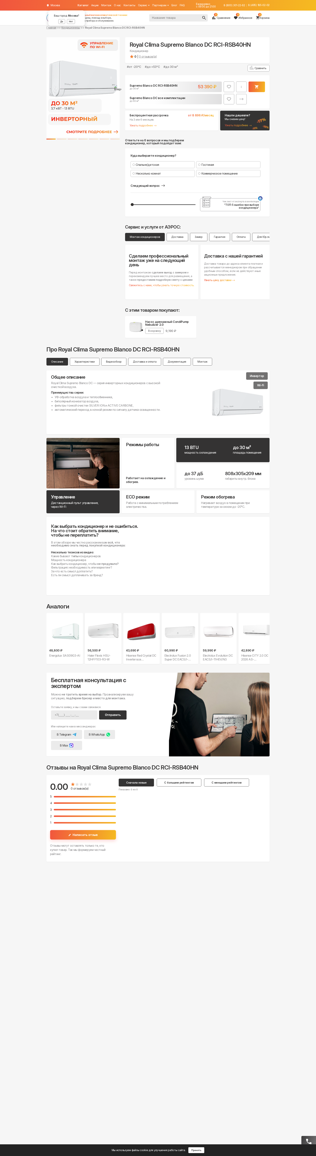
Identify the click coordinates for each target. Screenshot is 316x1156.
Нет (71, 21)
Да (61, 21)
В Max (64, 745)
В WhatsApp (97, 734)
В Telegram (64, 734)
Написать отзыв (85, 835)
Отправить (113, 714)
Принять (196, 1150)
